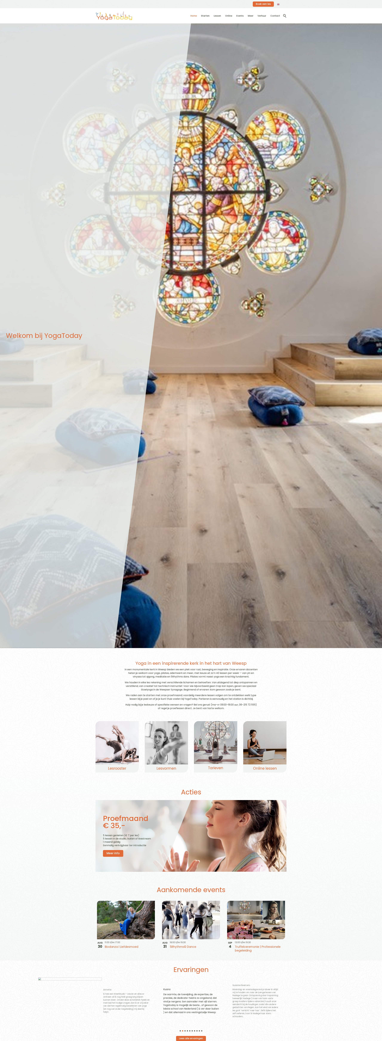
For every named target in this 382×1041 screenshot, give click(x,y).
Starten (205, 15)
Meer (250, 15)
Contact (275, 15)
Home (193, 15)
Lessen (217, 15)
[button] (180, 1030)
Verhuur (262, 15)
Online (228, 15)
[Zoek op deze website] (284, 16)
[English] (278, 4)
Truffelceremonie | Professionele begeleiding (258, 949)
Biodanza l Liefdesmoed (121, 947)
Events (240, 15)
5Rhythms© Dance (183, 947)
